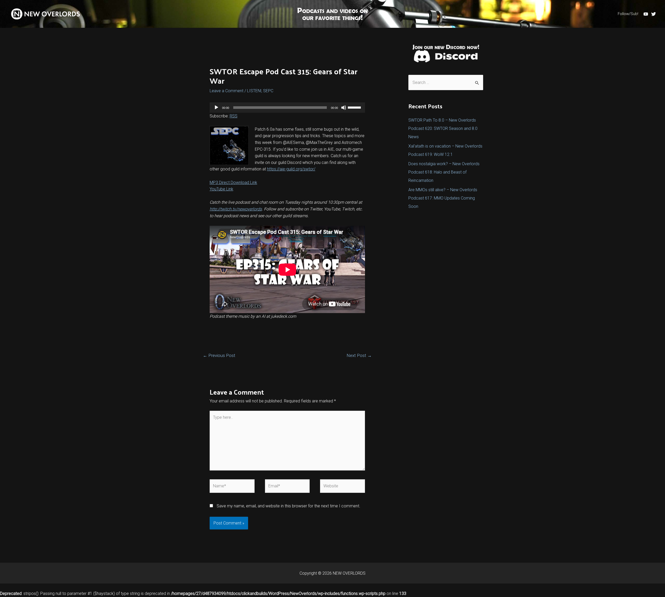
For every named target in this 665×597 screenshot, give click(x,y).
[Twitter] (653, 14)
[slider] (355, 107)
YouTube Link (221, 189)
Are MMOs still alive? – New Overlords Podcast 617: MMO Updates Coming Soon (442, 198)
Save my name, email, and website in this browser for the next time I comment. (288, 505)
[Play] (216, 107)
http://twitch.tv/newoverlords (236, 209)
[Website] (342, 487)
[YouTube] (645, 14)
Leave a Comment (226, 90)
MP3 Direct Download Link (233, 182)
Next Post (359, 355)
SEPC (268, 90)
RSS (233, 116)
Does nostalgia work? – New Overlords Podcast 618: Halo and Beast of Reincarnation (444, 172)
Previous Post (219, 355)
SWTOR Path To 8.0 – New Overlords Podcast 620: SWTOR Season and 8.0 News (442, 128)
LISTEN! (254, 90)
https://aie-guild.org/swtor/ (291, 169)
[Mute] (343, 107)
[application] (287, 107)
